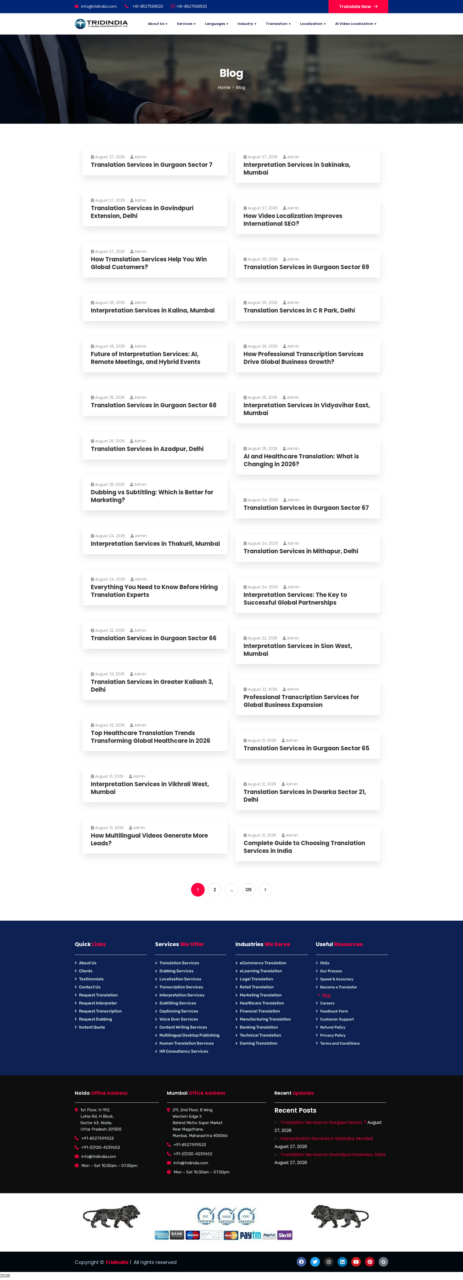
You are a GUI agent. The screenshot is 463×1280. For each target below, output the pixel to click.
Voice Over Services (178, 1019)
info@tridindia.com (99, 6)
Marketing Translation (261, 995)
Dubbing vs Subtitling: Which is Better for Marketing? (152, 496)
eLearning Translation (261, 971)
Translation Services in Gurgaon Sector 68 (153, 405)
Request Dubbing (95, 1019)
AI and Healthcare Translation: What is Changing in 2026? (301, 460)
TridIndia (116, 1262)
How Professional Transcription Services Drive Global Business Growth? (304, 358)
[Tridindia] (101, 24)
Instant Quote (92, 1027)
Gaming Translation (258, 1043)
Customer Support (337, 1019)
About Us (87, 963)
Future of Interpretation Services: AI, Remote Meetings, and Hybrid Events (145, 358)
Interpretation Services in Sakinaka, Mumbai (297, 168)
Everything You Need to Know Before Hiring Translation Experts (154, 591)
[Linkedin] (342, 1262)
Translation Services (179, 963)
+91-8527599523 (191, 6)
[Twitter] (315, 1262)
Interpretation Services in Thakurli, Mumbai (155, 544)
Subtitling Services (177, 1003)
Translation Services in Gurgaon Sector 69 (306, 267)
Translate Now (355, 6)
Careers (327, 1003)
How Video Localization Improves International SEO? (293, 220)
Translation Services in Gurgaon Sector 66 (153, 638)
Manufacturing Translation (265, 1019)
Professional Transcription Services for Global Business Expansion (301, 701)
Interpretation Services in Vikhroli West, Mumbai (150, 788)
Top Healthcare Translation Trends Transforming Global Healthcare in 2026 (150, 737)
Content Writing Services (183, 1027)
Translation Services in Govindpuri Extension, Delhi (142, 212)
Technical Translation (260, 1035)
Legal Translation (256, 979)
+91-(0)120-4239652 (100, 1147)
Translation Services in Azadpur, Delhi (147, 449)
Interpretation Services (181, 995)
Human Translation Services (186, 1043)
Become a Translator (338, 987)
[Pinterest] (370, 1262)
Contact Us (89, 987)
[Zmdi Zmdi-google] (383, 1262)
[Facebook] (301, 1262)
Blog (326, 995)
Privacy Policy (333, 1035)
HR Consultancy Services (183, 1051)
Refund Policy (332, 1027)
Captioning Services (178, 1011)
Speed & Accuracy (336, 979)
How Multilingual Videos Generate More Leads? (149, 839)
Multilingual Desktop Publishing (189, 1035)
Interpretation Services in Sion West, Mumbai (298, 650)
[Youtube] (356, 1262)
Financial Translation (260, 1011)
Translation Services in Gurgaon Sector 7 (151, 165)
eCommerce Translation (263, 963)
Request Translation (98, 995)
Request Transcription (100, 1011)
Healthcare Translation (262, 1003)
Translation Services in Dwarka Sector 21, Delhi (305, 796)
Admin (141, 157)
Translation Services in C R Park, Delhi (299, 311)
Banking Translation (259, 1027)
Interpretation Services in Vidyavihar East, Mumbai (307, 409)
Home (224, 87)
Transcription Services (181, 987)
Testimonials (91, 979)
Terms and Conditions (340, 1043)
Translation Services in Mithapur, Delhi (301, 551)
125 (248, 890)
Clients (85, 971)
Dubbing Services (176, 971)
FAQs (324, 963)
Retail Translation (257, 987)
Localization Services (180, 979)
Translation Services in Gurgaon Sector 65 (306, 748)
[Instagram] (329, 1262)
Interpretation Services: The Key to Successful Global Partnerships (295, 599)
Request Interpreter (98, 1003)
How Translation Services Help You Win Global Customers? (149, 263)
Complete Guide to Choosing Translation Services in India (304, 847)
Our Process (331, 971)
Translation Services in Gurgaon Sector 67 (306, 508)
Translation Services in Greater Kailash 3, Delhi (152, 686)
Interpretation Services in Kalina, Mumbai (153, 311)
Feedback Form (334, 1011)
